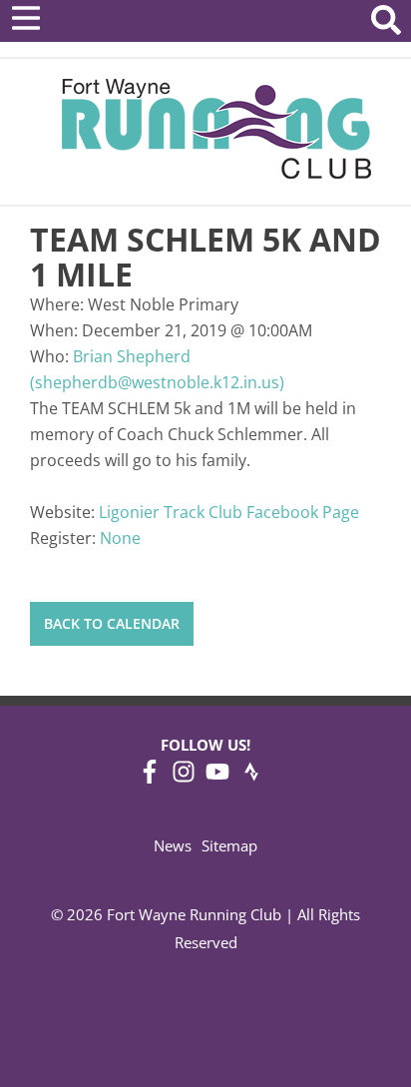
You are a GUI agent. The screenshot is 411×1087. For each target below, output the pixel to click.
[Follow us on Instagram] (184, 778)
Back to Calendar (112, 623)
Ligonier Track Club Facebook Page (229, 512)
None (120, 538)
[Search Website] (386, 23)
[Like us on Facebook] (150, 778)
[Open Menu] (26, 18)
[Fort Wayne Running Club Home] (216, 128)
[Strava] (251, 778)
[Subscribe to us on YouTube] (217, 778)
